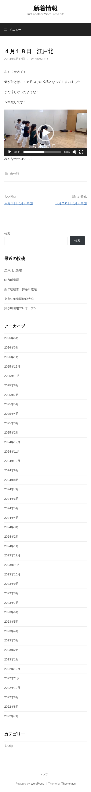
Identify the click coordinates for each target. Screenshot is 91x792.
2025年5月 (11, 404)
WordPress (37, 783)
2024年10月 (12, 461)
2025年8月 (11, 385)
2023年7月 (11, 602)
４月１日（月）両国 (18, 203)
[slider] (42, 152)
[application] (45, 133)
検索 (7, 233)
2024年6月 (11, 498)
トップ (44, 774)
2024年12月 (12, 442)
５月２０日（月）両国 (71, 203)
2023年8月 (11, 593)
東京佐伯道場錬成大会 (19, 299)
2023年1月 (11, 659)
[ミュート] (74, 152)
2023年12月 (12, 555)
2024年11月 (12, 451)
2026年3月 (11, 347)
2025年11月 (12, 375)
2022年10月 (12, 687)
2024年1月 (11, 546)
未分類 (14, 173)
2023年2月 (11, 650)
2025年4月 (11, 413)
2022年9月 (11, 697)
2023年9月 (11, 583)
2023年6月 (11, 612)
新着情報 (45, 8)
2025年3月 (11, 423)
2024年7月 (11, 489)
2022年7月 (11, 716)
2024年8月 (11, 480)
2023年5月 (11, 621)
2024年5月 (11, 508)
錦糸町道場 (11, 279)
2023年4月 (11, 631)
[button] (45, 132)
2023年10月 (12, 574)
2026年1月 (11, 357)
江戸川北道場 (13, 270)
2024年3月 (11, 527)
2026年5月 (11, 338)
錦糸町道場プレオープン (20, 308)
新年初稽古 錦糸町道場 (20, 289)
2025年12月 (12, 366)
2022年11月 (12, 678)
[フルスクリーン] (81, 152)
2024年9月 (11, 470)
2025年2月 (11, 432)
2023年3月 (11, 640)
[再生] (10, 152)
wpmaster (39, 58)
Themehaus (68, 783)
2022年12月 (12, 669)
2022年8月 (11, 706)
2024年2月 (11, 536)
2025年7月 (11, 395)
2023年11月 (12, 565)
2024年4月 (11, 517)
